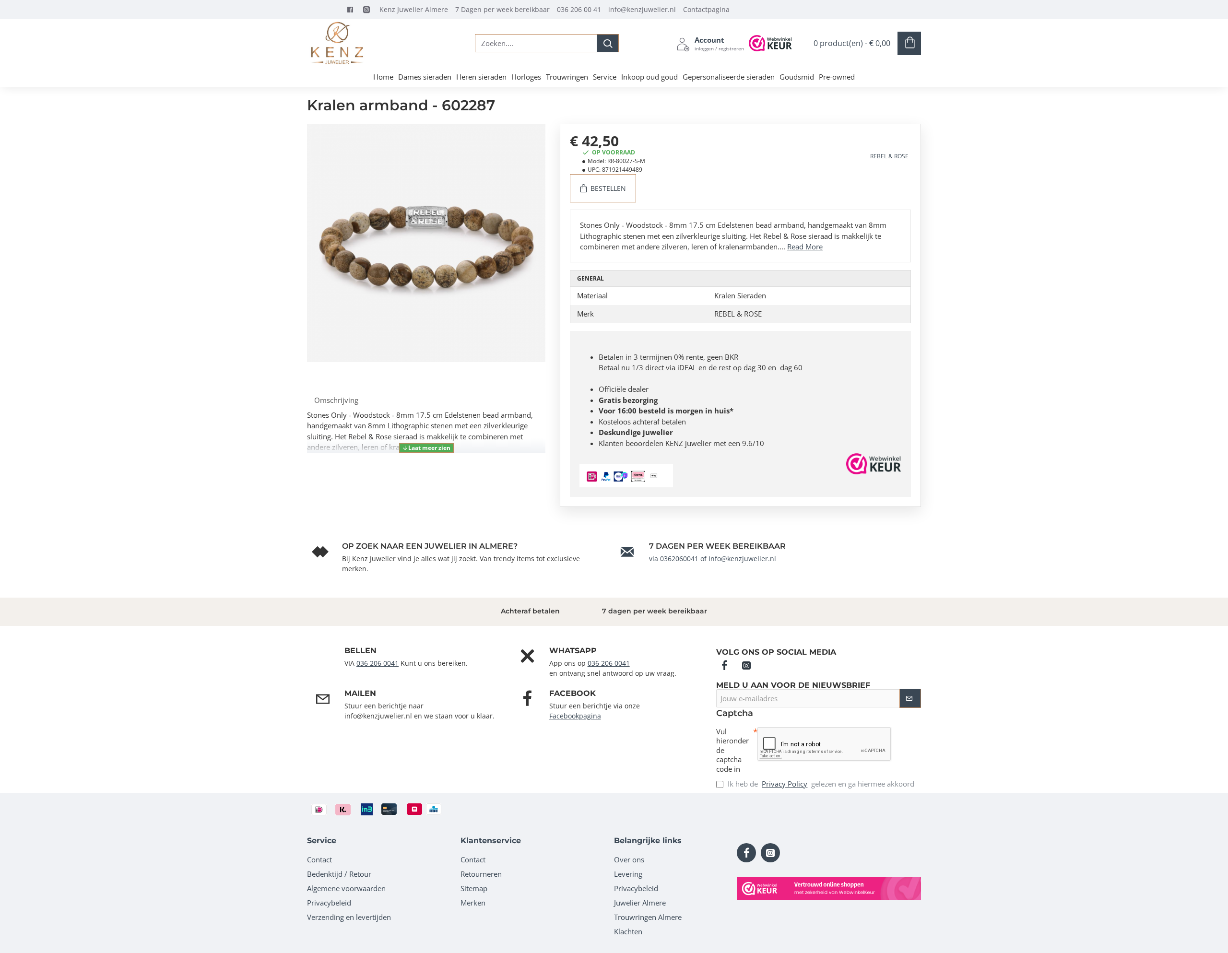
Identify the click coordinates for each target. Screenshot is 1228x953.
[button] (426, 448)
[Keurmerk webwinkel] (829, 888)
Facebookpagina (575, 715)
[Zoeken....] (607, 43)
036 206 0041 (377, 663)
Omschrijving (336, 400)
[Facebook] (352, 9)
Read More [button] (805, 246)
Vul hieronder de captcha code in (732, 750)
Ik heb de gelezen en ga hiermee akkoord (820, 783)
